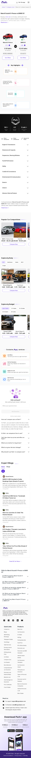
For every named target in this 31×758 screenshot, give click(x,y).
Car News (6, 657)
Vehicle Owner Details (21, 656)
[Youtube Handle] (22, 620)
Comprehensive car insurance (8, 668)
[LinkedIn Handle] (17, 620)
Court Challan (7, 687)
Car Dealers (7, 662)
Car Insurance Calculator (21, 661)
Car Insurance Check (21, 666)
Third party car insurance (21, 670)
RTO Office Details (22, 645)
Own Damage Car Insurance (8, 681)
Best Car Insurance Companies (22, 685)
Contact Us (6, 629)
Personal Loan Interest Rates (7, 673)
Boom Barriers (7, 665)
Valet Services (7, 644)
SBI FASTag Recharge (7, 635)
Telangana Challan (8, 639)
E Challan (20, 634)
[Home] (4, 2)
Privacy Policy (18, 755)
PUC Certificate (7, 684)
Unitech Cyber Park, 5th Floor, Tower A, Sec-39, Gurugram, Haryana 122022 (16, 708)
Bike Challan (20, 693)
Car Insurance (21, 632)
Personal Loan (21, 648)
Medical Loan (7, 677)
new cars (8, 17)
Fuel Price (20, 642)
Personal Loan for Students (22, 680)
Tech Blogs (6, 642)
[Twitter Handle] (13, 620)
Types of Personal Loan (22, 675)
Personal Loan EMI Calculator (22, 652)
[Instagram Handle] (4, 620)
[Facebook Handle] (8, 620)
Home (3, 7)
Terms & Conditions (8, 755)
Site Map (25, 755)
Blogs (5, 632)
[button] (15, 482)
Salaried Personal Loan (22, 689)
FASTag (19, 637)
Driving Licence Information (8, 648)
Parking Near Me (22, 640)
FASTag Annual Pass (7, 653)
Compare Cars (10, 7)
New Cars (20, 629)
